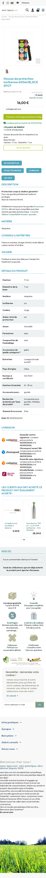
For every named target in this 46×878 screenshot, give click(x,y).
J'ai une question (23, 147)
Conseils (34, 603)
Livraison (34, 170)
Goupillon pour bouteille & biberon (11, 525)
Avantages (12, 622)
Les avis (8, 178)
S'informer (33, 645)
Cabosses (12, 645)
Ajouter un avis (35, 97)
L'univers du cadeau (33, 622)
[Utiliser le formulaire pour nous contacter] (18, 2)
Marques (25, 2)
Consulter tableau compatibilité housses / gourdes (20, 213)
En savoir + (12, 695)
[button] (21, 539)
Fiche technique (12, 170)
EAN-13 (5, 418)
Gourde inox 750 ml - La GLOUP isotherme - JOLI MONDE (33, 526)
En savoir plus (11, 163)
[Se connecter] (32, 10)
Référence (8, 92)
